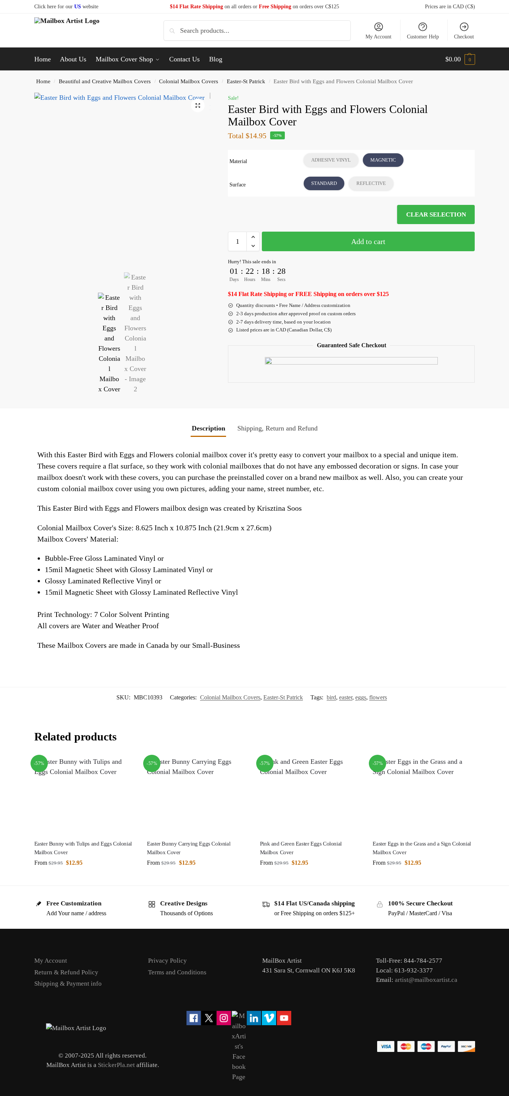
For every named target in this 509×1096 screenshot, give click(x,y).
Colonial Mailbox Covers (188, 81)
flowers (378, 697)
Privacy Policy (167, 960)
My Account (378, 37)
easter (345, 697)
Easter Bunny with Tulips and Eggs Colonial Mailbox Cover (83, 848)
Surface (237, 185)
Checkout (464, 37)
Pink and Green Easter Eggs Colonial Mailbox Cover (301, 848)
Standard (324, 183)
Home (43, 81)
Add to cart (368, 241)
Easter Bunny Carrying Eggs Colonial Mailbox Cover (188, 848)
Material (238, 161)
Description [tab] (208, 428)
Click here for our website (66, 6)
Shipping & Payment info (68, 983)
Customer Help (423, 37)
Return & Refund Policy (66, 972)
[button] (460, 59)
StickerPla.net (116, 1065)
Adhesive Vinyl (331, 160)
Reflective (371, 183)
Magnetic (383, 160)
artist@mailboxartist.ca (426, 979)
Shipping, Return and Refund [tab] (277, 428)
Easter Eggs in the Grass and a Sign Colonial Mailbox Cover (422, 848)
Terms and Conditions (177, 972)
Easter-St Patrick (246, 81)
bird (331, 697)
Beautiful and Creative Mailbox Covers (105, 81)
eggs (360, 697)
